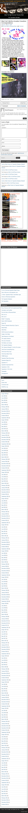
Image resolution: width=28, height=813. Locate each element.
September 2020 (5, 548)
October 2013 (4, 730)
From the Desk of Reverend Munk (10, 26)
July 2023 (4, 474)
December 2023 (5, 463)
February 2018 (5, 616)
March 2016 (4, 666)
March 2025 (4, 430)
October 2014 (4, 703)
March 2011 (4, 795)
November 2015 (5, 675)
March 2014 (4, 719)
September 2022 (5, 496)
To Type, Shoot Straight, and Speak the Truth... (13, 1)
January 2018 (4, 618)
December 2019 (5, 568)
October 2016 (4, 651)
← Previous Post (4, 103)
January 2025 (4, 435)
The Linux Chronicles (6, 340)
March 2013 (4, 745)
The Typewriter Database (7, 299)
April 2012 (4, 769)
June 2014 (4, 712)
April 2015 (4, 690)
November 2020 (5, 544)
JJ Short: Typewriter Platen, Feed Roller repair (11, 294)
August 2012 (4, 760)
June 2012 (4, 765)
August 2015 (4, 682)
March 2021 (4, 535)
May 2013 (4, 741)
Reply (25, 118)
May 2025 (4, 426)
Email (3, 142)
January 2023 (4, 487)
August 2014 (4, 708)
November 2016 (5, 649)
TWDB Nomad (5, 356)
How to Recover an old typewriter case (10, 292)
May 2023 (4, 478)
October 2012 (4, 756)
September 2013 (5, 732)
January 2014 (4, 723)
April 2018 (4, 612)
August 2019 (4, 577)
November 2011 (5, 778)
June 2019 (4, 581)
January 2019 (4, 592)
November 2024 (5, 439)
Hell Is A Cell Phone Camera (11, 169)
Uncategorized (5, 373)
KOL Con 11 (4, 314)
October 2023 (4, 468)
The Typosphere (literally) (14, 17)
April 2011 (4, 793)
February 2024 (5, 459)
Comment (4, 127)
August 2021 (4, 524)
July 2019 (4, 579)
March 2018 (4, 614)
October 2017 (4, 625)
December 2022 (5, 489)
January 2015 (4, 697)
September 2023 (5, 470)
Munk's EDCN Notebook (7, 321)
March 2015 (4, 693)
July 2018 (4, 605)
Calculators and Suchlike (7, 310)
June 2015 (4, 686)
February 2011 (5, 797)
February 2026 (5, 406)
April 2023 (4, 481)
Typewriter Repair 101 (6, 360)
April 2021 (4, 533)
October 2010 (4, 804)
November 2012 (5, 754)
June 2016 (4, 660)
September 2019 (5, 575)
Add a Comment (21, 106)
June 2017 (4, 634)
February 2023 (5, 485)
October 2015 (4, 677)
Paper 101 (4, 323)
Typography (4, 371)
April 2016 (4, 664)
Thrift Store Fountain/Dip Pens (8, 349)
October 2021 (4, 520)
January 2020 (4, 566)
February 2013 (5, 747)
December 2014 (5, 699)
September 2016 (5, 653)
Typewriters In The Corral (7, 369)
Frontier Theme (24, 811)
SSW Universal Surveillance (7, 332)
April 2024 (4, 454)
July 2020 (4, 553)
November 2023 (5, 465)
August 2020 (4, 551)
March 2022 (4, 509)
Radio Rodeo (4, 327)
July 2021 (4, 527)
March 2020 (4, 562)
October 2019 (4, 572)
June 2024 (4, 450)
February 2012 (5, 773)
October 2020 (4, 546)
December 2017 (5, 620)
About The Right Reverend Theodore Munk (14, 15)
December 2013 (5, 725)
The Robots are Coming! (7, 342)
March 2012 (4, 771)
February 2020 (5, 564)
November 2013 (5, 728)
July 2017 (4, 631)
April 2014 (4, 717)
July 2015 (4, 684)
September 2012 (5, 758)
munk (4, 24)
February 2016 (5, 669)
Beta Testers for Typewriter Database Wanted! (15, 164)
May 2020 (4, 557)
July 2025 (4, 422)
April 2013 (4, 743)
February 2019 (5, 590)
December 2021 (5, 516)
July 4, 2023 (9, 24)
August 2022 (4, 498)
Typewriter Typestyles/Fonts (7, 364)
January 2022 (4, 513)
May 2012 (4, 767)
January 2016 (4, 671)
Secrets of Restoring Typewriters (8, 296)
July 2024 (4, 448)
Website (3, 146)
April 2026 (4, 402)
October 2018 (4, 599)
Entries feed (4, 382)
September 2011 (5, 782)
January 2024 (4, 461)
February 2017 (5, 642)
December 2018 (5, 594)
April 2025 (4, 428)
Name (3, 138)
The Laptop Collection (6, 338)
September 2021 (5, 522)
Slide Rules (4, 329)
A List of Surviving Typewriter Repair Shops (11, 290)
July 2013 (4, 736)
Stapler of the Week (6, 334)
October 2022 (4, 494)
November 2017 (5, 623)
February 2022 (5, 511)
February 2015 (5, 695)
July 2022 (4, 500)
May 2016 (4, 662)
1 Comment (21, 26)
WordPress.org (5, 386)
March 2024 (4, 457)
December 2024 (5, 437)
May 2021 (4, 531)
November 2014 (5, 701)
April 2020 (4, 559)
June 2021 (4, 529)
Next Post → (24, 103)
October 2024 (4, 441)
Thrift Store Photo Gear (6, 351)
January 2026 (4, 409)
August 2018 (4, 603)
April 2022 (4, 507)
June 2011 (4, 789)
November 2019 (5, 570)
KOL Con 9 (4, 316)
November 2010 (5, 802)
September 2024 (5, 444)
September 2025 (5, 417)
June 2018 (4, 607)
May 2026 (4, 400)
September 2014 (5, 706)
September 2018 (5, 601)
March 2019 (4, 588)
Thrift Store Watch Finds (7, 353)
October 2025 (4, 415)
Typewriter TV (4, 362)
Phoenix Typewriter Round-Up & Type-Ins (10, 325)
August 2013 (4, 734)
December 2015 (5, 673)
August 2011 (4, 784)
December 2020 (5, 542)
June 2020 (4, 555)
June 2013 (4, 738)
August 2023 (4, 472)
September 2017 (5, 627)
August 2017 (4, 629)
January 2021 (4, 540)
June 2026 (4, 398)
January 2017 (4, 645)
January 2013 (4, 749)
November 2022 (5, 492)
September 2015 (5, 679)
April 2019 (4, 586)
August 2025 (4, 419)
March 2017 (4, 640)
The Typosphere (5, 301)
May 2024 (4, 452)
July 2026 (4, 395)
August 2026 (4, 393)
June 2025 (4, 424)
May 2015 (4, 688)
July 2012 (4, 763)
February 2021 (5, 537)
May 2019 (4, 583)
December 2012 (5, 752)
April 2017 (4, 638)
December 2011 (5, 776)
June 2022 (4, 502)
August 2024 (4, 446)
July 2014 (4, 710)
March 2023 (4, 483)
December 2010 (5, 800)
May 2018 (4, 610)
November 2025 (5, 413)
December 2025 (5, 411)
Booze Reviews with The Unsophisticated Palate (12, 308)
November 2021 (5, 518)
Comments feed (5, 384)
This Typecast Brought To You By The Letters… (12, 347)
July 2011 (4, 786)
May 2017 (4, 636)
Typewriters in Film (5, 367)
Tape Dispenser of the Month (8, 336)
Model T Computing (6, 318)
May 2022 (4, 505)
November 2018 (5, 596)
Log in (3, 380)
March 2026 (4, 404)
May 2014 (4, 714)
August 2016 (4, 655)
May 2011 (4, 791)
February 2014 (5, 721)
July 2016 (4, 658)
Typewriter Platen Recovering (8, 358)
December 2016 (5, 647)
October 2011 (4, 780)
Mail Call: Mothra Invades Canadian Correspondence (14, 22)
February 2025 (5, 433)
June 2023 (4, 476)
